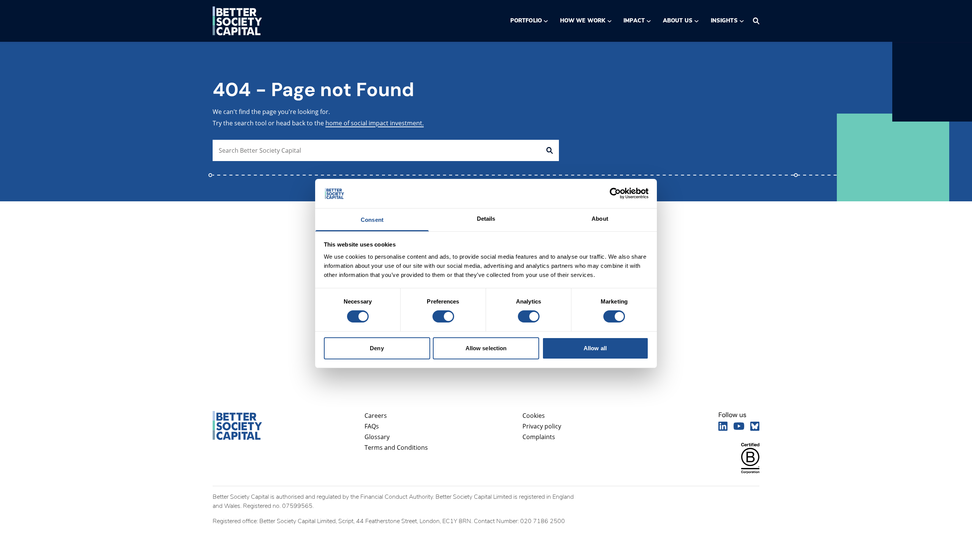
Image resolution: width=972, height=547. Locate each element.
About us (678, 20)
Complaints (538, 437)
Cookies (533, 415)
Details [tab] (486, 218)
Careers (375, 415)
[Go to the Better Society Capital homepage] (237, 21)
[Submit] (549, 150)
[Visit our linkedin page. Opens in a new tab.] (722, 426)
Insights (724, 20)
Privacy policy (541, 426)
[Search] (756, 20)
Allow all (595, 348)
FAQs (371, 426)
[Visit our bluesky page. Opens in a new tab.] (754, 426)
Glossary (377, 437)
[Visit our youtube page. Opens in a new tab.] (739, 426)
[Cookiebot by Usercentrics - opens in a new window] (615, 193)
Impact (633, 20)
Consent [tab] (372, 220)
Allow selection (486, 348)
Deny (376, 348)
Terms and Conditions (396, 447)
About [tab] (600, 218)
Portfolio (526, 20)
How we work (582, 20)
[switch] (442, 316)
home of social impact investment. (374, 123)
